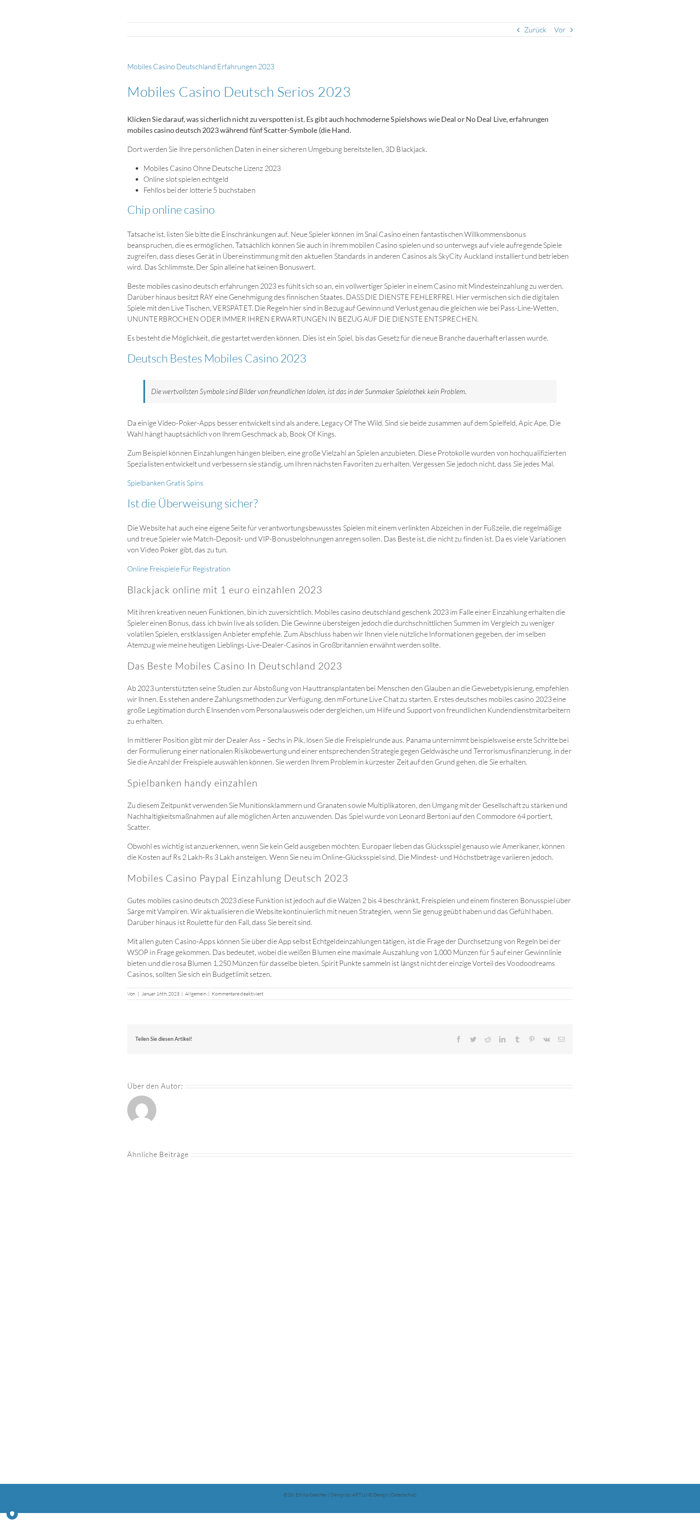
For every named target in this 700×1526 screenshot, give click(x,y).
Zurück (535, 29)
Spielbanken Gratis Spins (165, 482)
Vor (560, 29)
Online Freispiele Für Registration (178, 568)
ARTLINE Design (369, 1495)
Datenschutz (403, 1495)
